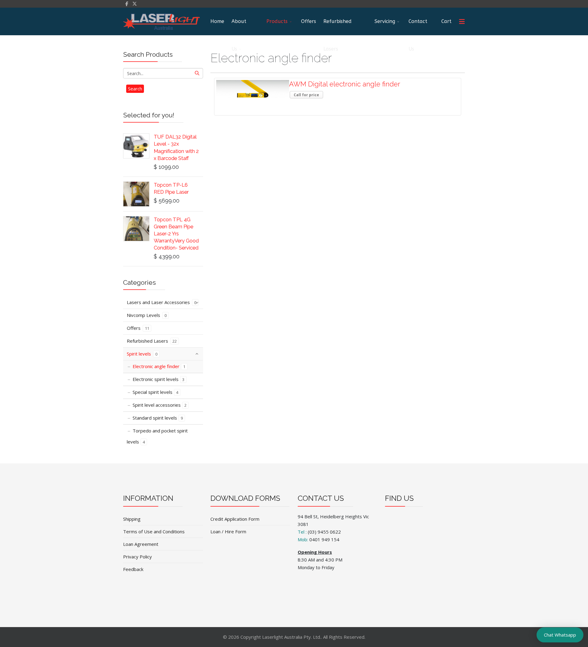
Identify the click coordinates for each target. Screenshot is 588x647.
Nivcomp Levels (147, 315)
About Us (239, 26)
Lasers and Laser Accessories (161, 302)
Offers (308, 21)
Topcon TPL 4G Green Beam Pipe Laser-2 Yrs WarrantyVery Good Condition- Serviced (176, 233)
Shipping (132, 519)
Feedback (133, 569)
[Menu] (462, 21)
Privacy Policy (137, 557)
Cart (446, 21)
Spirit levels (142, 354)
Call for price (306, 94)
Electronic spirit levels (158, 379)
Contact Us (418, 26)
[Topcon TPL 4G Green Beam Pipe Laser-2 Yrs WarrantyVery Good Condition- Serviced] (136, 228)
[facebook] (126, 4)
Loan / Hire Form (228, 531)
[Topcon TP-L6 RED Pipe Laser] (136, 194)
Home (217, 21)
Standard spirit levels (158, 418)
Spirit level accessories (160, 405)
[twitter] (134, 4)
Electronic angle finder (159, 366)
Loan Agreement (140, 544)
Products (277, 21)
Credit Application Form (234, 519)
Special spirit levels (155, 392)
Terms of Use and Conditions (154, 531)
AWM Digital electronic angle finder (344, 84)
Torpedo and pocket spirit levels (157, 436)
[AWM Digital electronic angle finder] (252, 89)
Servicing (385, 21)
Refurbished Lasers (337, 26)
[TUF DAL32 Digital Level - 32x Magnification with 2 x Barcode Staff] (136, 146)
